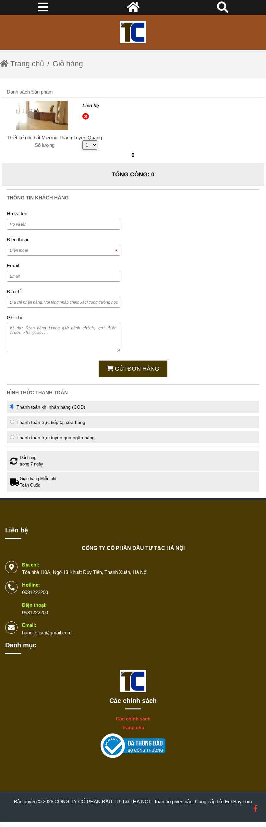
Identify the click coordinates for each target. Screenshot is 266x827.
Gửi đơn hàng (136, 368)
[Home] (132, 32)
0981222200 (35, 592)
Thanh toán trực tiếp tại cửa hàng (50, 422)
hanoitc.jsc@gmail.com (47, 632)
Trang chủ (26, 63)
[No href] (132, 746)
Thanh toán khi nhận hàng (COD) (50, 407)
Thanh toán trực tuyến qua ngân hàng (55, 437)
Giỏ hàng (68, 63)
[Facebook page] (255, 808)
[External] (42, 115)
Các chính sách (133, 700)
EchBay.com (238, 801)
